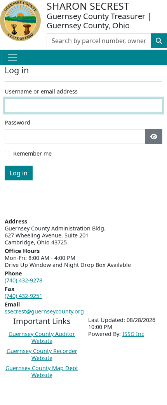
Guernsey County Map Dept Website (41, 371)
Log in (19, 173)
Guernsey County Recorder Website (42, 354)
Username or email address (41, 91)
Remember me (32, 153)
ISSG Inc (133, 334)
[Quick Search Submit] (159, 40)
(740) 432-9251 (23, 295)
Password (17, 122)
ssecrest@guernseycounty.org (44, 311)
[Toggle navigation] (12, 57)
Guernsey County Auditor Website (42, 337)
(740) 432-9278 (23, 280)
